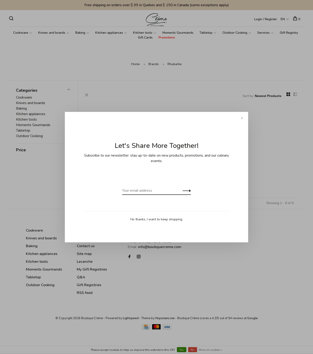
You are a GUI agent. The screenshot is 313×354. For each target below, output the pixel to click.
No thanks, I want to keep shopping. (156, 219)
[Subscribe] (185, 190)
